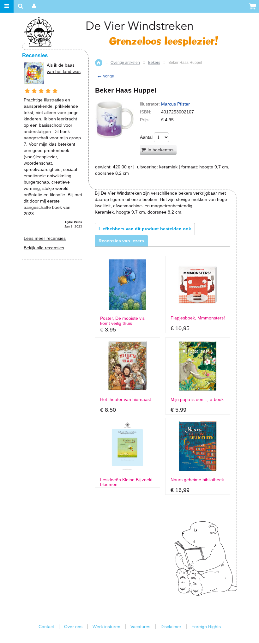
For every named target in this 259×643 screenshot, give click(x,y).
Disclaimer (170, 626)
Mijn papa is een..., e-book (197, 399)
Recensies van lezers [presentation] (121, 240)
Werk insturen (106, 626)
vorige (105, 76)
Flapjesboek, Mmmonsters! (198, 318)
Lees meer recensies (45, 238)
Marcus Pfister (175, 103)
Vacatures (140, 626)
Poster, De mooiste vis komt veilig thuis (122, 320)
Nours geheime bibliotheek (197, 479)
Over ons (73, 626)
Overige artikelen (125, 62)
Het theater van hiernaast (125, 399)
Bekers (154, 62)
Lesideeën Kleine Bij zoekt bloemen (126, 482)
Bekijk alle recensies (44, 247)
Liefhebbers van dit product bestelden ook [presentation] (145, 228)
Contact (46, 626)
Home (98, 62)
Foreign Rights (206, 626)
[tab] (145, 229)
